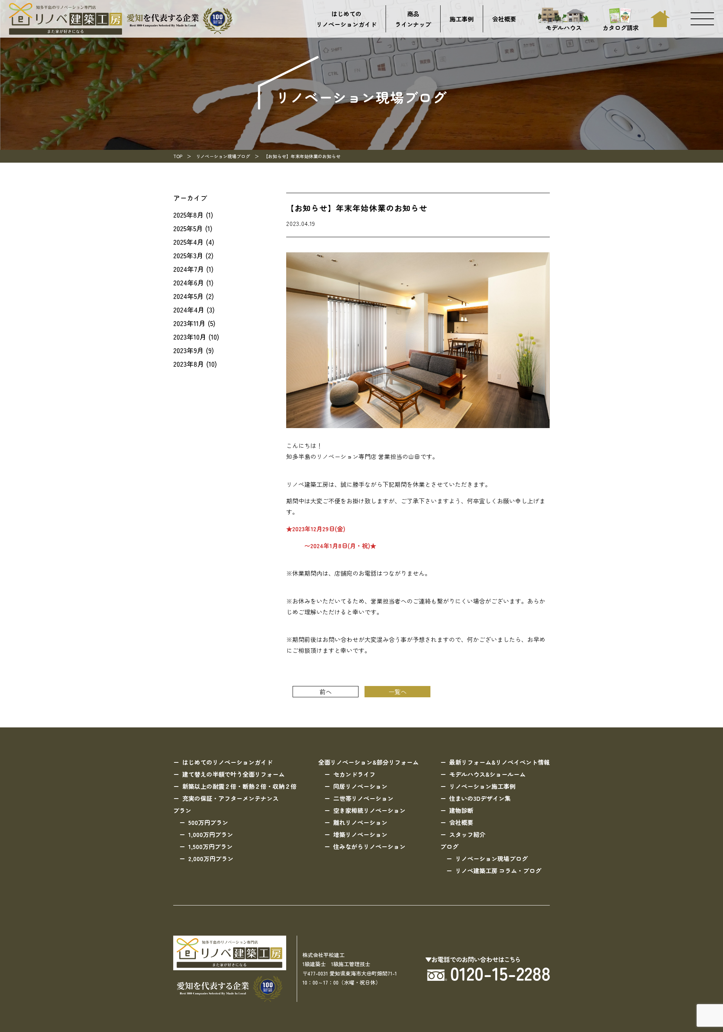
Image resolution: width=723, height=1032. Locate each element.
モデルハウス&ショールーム (487, 774)
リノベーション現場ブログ (223, 156)
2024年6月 (188, 282)
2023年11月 (189, 323)
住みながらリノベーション (369, 846)
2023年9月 (188, 350)
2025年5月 (188, 228)
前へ (326, 691)
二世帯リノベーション (363, 798)
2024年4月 (188, 309)
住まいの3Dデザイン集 (480, 798)
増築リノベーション (360, 834)
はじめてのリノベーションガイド (346, 19)
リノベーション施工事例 (482, 786)
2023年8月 (188, 364)
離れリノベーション (360, 822)
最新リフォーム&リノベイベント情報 (499, 762)
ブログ (449, 846)
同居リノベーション (360, 786)
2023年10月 (189, 336)
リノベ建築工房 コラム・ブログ (498, 870)
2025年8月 (188, 215)
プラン (182, 810)
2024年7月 (188, 269)
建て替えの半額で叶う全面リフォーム (233, 774)
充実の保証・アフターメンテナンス (230, 798)
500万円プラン (208, 822)
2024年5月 (188, 296)
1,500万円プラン (210, 846)
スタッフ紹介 (467, 834)
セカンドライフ (354, 774)
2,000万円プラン (210, 858)
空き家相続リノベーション (369, 810)
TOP (177, 156)
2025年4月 (188, 242)
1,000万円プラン (210, 834)
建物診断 (461, 810)
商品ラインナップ (413, 19)
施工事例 (462, 18)
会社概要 (504, 18)
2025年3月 (188, 255)
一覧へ (398, 691)
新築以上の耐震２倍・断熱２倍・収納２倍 (239, 786)
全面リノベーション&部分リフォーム (368, 762)
